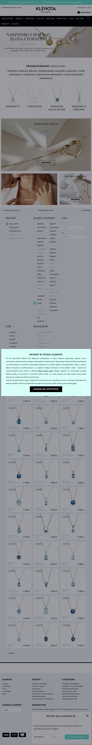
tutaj (74, 383)
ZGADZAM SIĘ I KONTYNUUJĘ (45, 389)
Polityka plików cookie (45, 371)
